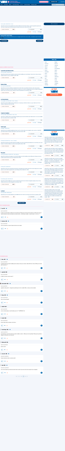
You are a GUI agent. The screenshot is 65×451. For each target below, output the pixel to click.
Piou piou (3, 152)
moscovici (4, 353)
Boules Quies (4, 84)
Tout (2, 4)
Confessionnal (27, 4)
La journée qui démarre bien (7, 70)
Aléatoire (6, 4)
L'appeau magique (5, 113)
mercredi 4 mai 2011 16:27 (5, 367)
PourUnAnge (4, 329)
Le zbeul (3, 191)
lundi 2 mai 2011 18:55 (4, 274)
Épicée (10, 4)
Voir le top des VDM (54, 94)
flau (2, 208)
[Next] (16, 376)
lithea (3, 259)
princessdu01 (4, 283)
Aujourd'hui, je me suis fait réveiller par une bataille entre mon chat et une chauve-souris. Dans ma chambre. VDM (21, 194)
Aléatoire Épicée (16, 4)
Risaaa (3, 295)
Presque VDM (34, 4)
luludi (3, 365)
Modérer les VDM (54, 1)
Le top (21, 4)
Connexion (63, 1)
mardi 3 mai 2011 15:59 (4, 344)
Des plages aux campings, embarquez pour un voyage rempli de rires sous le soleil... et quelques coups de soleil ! (21, 36)
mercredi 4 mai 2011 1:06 (4, 356)
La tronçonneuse (4, 99)
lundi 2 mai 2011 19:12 (4, 286)
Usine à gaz (3, 126)
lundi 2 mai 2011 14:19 (4, 223)
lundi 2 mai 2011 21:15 (4, 309)
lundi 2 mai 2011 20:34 (4, 297)
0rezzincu (3, 221)
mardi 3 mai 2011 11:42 (4, 332)
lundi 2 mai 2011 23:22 (4, 320)
